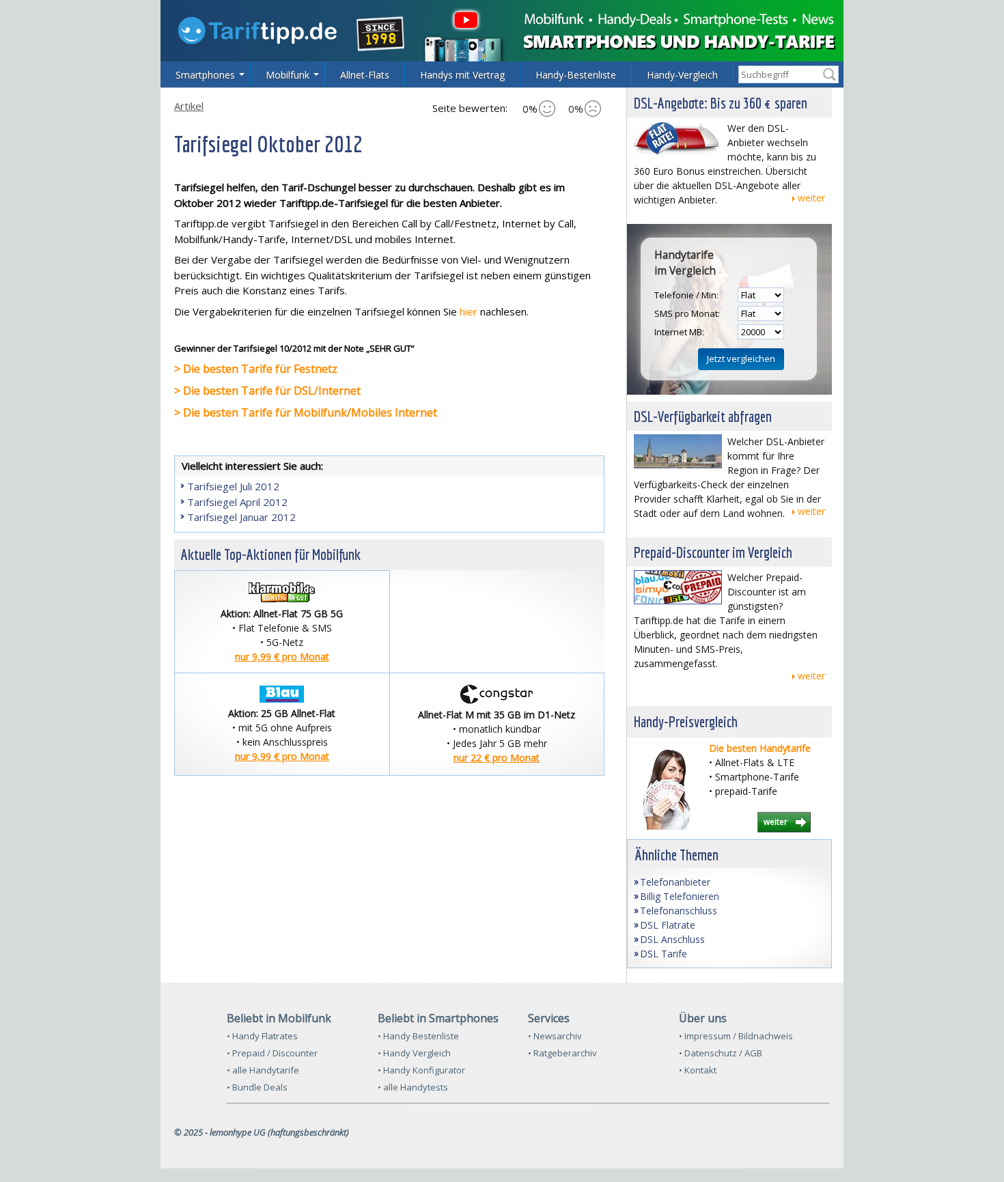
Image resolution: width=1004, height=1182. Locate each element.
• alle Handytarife (263, 1070)
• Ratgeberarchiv (562, 1053)
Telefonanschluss (678, 910)
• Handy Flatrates (262, 1036)
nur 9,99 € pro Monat (282, 656)
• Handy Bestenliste (418, 1036)
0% (530, 108)
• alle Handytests (413, 1087)
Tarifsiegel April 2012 (237, 502)
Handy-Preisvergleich (686, 721)
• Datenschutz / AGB (720, 1053)
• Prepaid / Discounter (272, 1053)
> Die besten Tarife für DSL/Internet (267, 390)
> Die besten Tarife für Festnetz (255, 368)
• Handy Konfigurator (421, 1070)
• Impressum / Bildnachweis (736, 1036)
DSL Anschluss (672, 939)
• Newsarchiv (555, 1036)
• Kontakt (697, 1070)
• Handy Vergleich (414, 1053)
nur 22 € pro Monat (497, 757)
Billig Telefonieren (679, 896)
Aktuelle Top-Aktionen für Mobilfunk (271, 554)
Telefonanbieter (675, 881)
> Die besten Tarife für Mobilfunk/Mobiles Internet (305, 412)
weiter (811, 197)
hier (468, 311)
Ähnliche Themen (677, 854)
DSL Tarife (663, 953)
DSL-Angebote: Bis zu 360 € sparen (720, 102)
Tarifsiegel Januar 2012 (241, 517)
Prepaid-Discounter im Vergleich (713, 552)
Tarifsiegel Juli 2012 (233, 486)
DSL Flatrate (667, 924)
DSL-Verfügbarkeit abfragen (703, 416)
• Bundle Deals (257, 1087)
